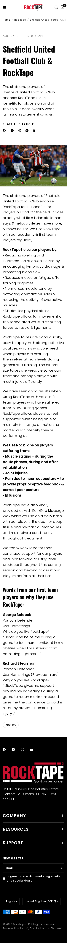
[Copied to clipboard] (35, 130)
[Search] (56, 7)
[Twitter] (16, 749)
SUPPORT (13, 843)
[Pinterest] (20, 130)
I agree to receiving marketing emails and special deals (33, 878)
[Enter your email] (60, 868)
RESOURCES (15, 829)
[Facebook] (5, 130)
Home (6, 20)
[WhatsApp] (27, 130)
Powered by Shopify (16, 928)
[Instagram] (25, 749)
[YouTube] (34, 750)
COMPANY (14, 816)
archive (11, 724)
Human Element (51, 928)
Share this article (18, 124)
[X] (13, 130)
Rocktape (20, 20)
